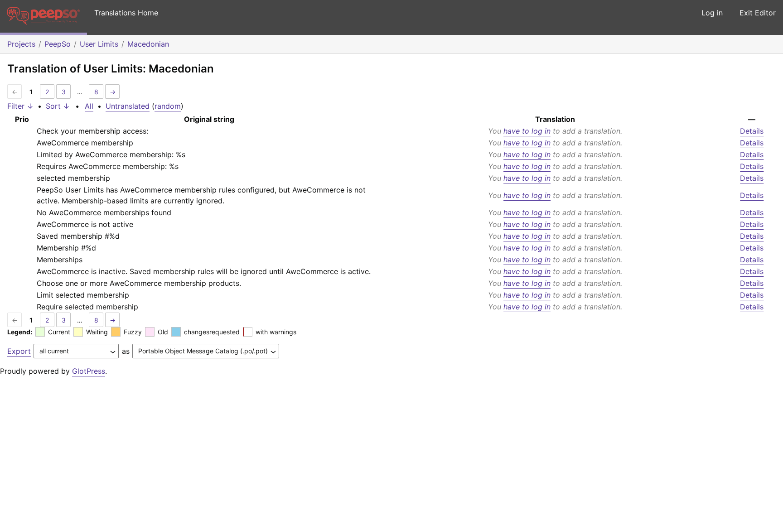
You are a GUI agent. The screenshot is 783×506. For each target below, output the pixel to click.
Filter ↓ (20, 106)
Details (752, 130)
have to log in (527, 130)
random (168, 106)
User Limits (99, 43)
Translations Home (126, 12)
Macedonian (148, 43)
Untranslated (128, 106)
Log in (712, 12)
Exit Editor (758, 12)
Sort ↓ (58, 106)
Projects (21, 43)
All (89, 106)
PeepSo (57, 43)
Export (19, 351)
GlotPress (88, 371)
